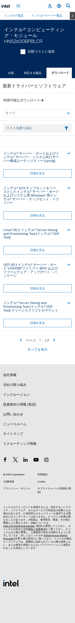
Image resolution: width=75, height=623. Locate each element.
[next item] (72, 15)
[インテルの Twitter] (15, 460)
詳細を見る (37, 173)
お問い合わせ (13, 414)
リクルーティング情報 (19, 444)
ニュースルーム (14, 424)
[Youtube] (36, 460)
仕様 (11, 73)
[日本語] (59, 6)
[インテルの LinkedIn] (25, 460)
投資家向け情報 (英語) (19, 404)
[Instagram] (46, 460)
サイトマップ (13, 434)
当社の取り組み (14, 385)
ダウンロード (60, 73)
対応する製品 (32, 73)
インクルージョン (16, 395)
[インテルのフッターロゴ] (11, 583)
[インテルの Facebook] (5, 460)
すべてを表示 (38, 350)
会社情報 (9, 375)
